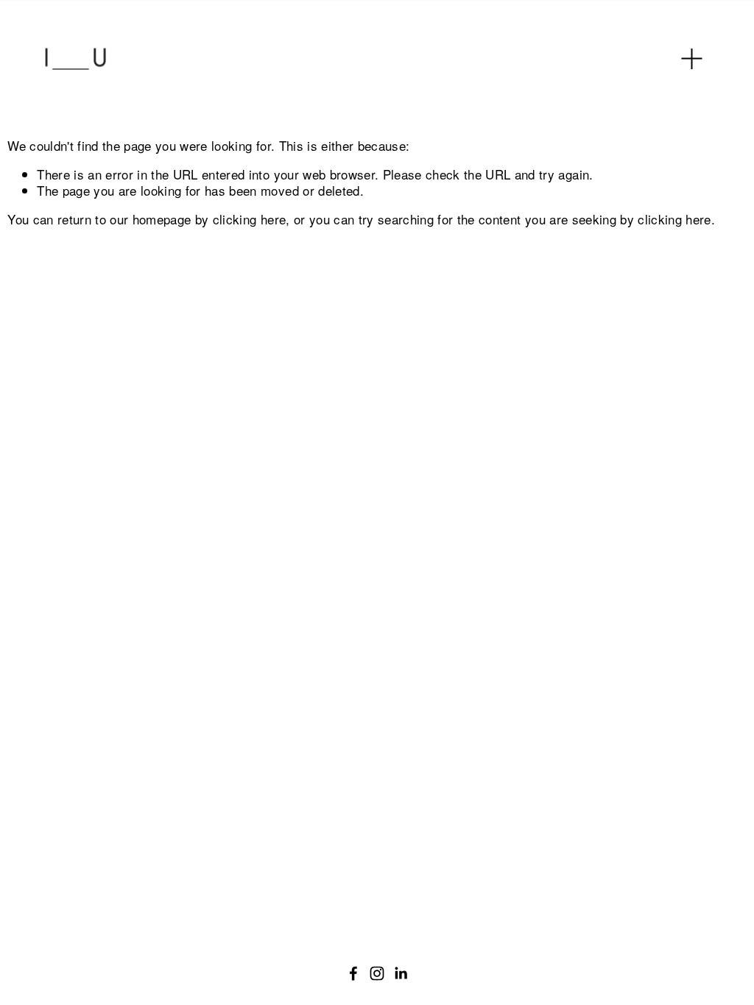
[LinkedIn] (400, 973)
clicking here (249, 219)
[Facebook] (353, 973)
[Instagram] (377, 973)
